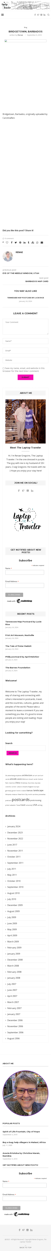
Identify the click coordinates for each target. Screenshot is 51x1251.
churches (31, 783)
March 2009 (13, 941)
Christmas (23, 783)
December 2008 (15, 959)
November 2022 (15, 838)
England (30, 787)
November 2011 (15, 850)
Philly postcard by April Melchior (22, 657)
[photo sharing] (25, 72)
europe (36, 787)
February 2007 (14, 1008)
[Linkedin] (44, 15)
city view (37, 783)
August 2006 (13, 1038)
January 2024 (13, 826)
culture (19, 787)
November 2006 (15, 1026)
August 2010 (13, 893)
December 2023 (15, 832)
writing (40, 805)
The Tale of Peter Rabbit (18, 646)
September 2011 (15, 862)
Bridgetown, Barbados (14, 114)
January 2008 (13, 977)
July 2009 (11, 917)
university (29, 805)
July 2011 (11, 868)
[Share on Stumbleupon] (33, 242)
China (17, 783)
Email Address (12, 581)
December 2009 (15, 905)
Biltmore (25, 779)
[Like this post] (7, 242)
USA (35, 804)
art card (38, 775)
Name (8, 568)
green (14, 791)
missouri (15, 794)
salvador (13, 805)
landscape (38, 790)
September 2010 (15, 887)
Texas (18, 805)
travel (23, 805)
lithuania (8, 794)
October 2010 (14, 881)
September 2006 (15, 1032)
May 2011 (12, 874)
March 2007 (13, 1002)
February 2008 (14, 971)
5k (6, 775)
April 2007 (12, 996)
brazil (31, 779)
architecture (27, 775)
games (36, 702)
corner (13, 787)
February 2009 (14, 947)
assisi (19, 779)
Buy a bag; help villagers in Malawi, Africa (24, 1142)
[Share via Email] (42, 242)
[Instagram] (41, 15)
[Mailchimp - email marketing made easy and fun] (19, 600)
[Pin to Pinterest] (20, 242)
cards (35, 779)
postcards (21, 799)
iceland (23, 791)
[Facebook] (35, 15)
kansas (30, 790)
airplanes (18, 775)
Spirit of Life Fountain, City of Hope (21, 1131)
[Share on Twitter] (16, 242)
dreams (25, 787)
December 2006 (15, 1020)
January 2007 (13, 1014)
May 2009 (12, 929)
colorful (8, 787)
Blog (25, 27)
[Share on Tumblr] (28, 242)
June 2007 (12, 990)
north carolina (33, 794)
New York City (22, 794)
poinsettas (41, 794)
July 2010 (11, 899)
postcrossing (35, 800)
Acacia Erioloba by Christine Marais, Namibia (21, 1154)
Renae (20, 35)
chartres (12, 783)
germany (8, 791)
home (18, 791)
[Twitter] (38, 15)
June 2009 (12, 923)
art (34, 775)
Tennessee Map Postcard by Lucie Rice (25, 298)
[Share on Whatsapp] (37, 242)
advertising (11, 775)
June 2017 (12, 844)
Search (8, 743)
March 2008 (13, 965)
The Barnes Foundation (17, 667)
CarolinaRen (9, 117)
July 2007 (11, 984)
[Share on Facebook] (11, 242)
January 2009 (13, 953)
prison (7, 805)
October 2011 (14, 856)
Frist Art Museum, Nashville (19, 635)
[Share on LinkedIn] (25, 242)
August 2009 (13, 911)
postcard (8, 800)
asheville (13, 779)
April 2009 (12, 935)
